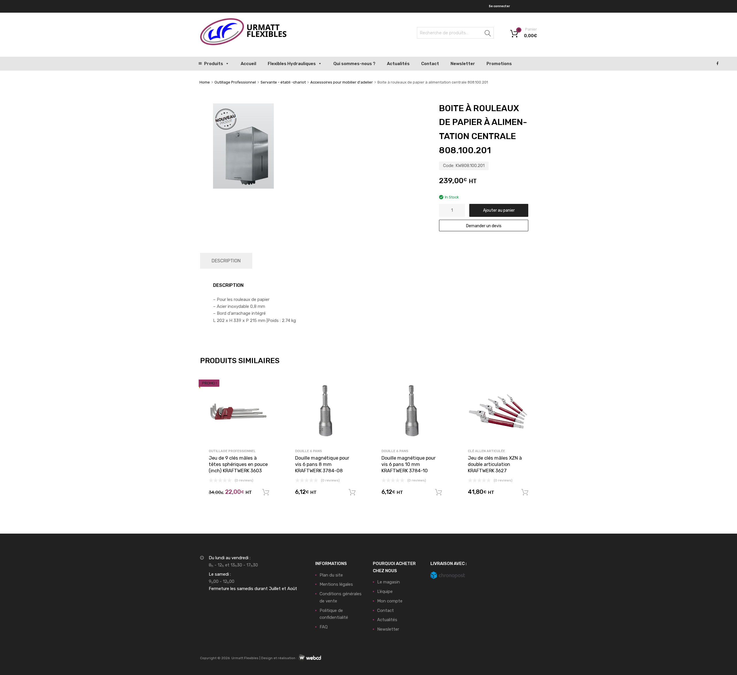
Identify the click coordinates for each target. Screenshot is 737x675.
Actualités (398, 63)
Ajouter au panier (499, 210)
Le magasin (388, 582)
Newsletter (463, 63)
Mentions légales (336, 584)
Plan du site (331, 575)
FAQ (324, 627)
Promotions (499, 63)
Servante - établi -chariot (283, 82)
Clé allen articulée (486, 451)
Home (205, 82)
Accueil (248, 63)
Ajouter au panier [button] (265, 492)
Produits (213, 63)
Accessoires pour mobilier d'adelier (341, 82)
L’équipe (385, 591)
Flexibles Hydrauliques (292, 63)
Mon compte (389, 601)
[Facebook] (717, 64)
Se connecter (499, 6)
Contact (430, 63)
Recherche (488, 34)
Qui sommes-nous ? (354, 63)
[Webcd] (309, 658)
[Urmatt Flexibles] (243, 43)
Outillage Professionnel (235, 82)
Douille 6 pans (308, 451)
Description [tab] (226, 260)
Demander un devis (484, 225)
